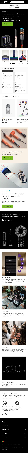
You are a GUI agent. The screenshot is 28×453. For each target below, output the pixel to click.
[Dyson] (5, 2)
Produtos (4, 421)
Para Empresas (5, 425)
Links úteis (4, 437)
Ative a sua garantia (7, 382)
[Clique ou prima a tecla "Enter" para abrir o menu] (2, 2)
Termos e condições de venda (15, 444)
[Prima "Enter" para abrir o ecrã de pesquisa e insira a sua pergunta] (17, 2)
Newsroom (5, 347)
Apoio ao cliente (5, 429)
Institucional (4, 433)
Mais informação (6, 316)
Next (26, 109)
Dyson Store (5, 311)
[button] (26, 47)
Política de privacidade (5, 444)
